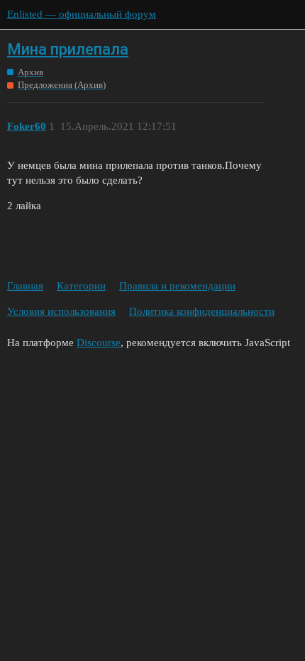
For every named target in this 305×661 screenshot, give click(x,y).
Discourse (99, 342)
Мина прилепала (67, 49)
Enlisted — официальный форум (81, 14)
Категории (81, 285)
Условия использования (61, 311)
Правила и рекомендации (177, 285)
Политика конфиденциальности (201, 311)
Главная (25, 285)
